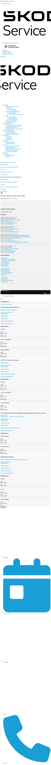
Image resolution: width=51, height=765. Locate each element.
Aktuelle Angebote (10, 122)
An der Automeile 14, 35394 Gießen (9, 229)
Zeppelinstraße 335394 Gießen (5, 419)
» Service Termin (5, 268)
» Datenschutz (4, 277)
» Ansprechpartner (5, 273)
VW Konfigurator (12, 110)
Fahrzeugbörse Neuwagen (12, 106)
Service (5, 144)
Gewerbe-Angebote (10, 131)
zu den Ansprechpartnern (7, 323)
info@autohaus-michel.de (10, 222)
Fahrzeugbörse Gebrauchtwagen (14, 125)
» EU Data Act (4, 281)
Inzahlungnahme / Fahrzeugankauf (14, 129)
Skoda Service (5, 266)
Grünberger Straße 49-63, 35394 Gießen (11, 220)
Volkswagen (9, 107)
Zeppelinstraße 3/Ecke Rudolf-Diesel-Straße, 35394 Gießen (15, 236)
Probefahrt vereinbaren (11, 121)
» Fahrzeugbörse (5, 271)
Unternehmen (6, 154)
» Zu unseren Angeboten (7, 272)
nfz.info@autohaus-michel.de (11, 231)
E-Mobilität (5, 135)
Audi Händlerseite (12, 118)
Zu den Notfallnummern (6, 304)
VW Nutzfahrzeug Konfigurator (16, 114)
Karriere (5, 152)
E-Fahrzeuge (9, 136)
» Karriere (3, 275)
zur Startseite (14, 198)
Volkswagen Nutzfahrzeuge (12, 111)
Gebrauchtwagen (7, 123)
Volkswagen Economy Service (13, 148)
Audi (7, 115)
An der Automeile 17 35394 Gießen (5, 462)
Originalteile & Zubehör (11, 151)
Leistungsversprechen (11, 132)
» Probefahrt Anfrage (6, 269)
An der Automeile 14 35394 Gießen (5, 366)
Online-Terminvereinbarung (12, 146)
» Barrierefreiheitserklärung (7, 280)
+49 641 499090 (9, 249)
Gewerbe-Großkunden (8, 130)
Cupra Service (5, 263)
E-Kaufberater (9, 139)
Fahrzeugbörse (12, 109)
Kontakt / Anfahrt (10, 155)
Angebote (5, 140)
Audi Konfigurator (12, 119)
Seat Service (4, 264)
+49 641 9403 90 (5, 369)
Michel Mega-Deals (10, 143)
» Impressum (4, 279)
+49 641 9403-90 (9, 230)
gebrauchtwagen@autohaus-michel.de (19, 242)
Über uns (8, 156)
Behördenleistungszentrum (12, 134)
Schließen (3, 507)
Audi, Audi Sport (5, 262)
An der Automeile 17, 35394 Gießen (9, 248)
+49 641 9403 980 (15, 238)
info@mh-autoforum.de (10, 251)
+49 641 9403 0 (8, 239)
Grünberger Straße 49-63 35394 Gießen (7, 313)
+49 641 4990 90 (5, 465)
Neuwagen (5, 105)
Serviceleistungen (10, 147)
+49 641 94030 (8, 221)
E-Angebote (9, 138)
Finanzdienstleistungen (11, 150)
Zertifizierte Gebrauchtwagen (13, 126)
